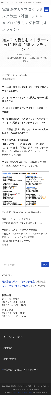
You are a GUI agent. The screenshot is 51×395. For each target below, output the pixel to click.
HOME (19, 54)
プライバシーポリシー (14, 337)
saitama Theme (27, 393)
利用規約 (8, 347)
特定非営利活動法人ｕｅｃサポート (21, 369)
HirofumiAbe (22, 75)
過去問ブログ (31, 54)
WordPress (16, 393)
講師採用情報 (10, 358)
